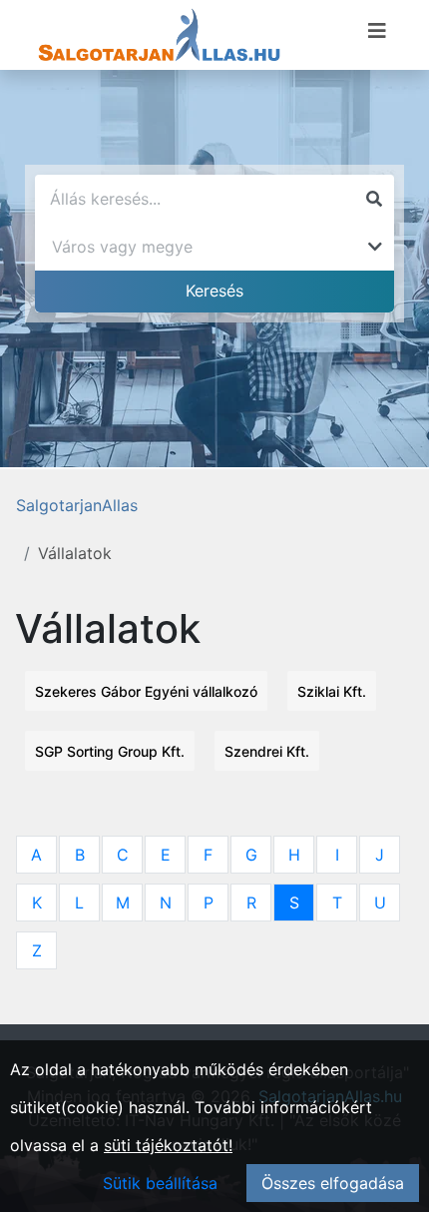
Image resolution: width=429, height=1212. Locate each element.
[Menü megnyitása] (377, 31)
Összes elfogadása (332, 1183)
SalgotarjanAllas (77, 505)
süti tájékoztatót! (168, 1145)
